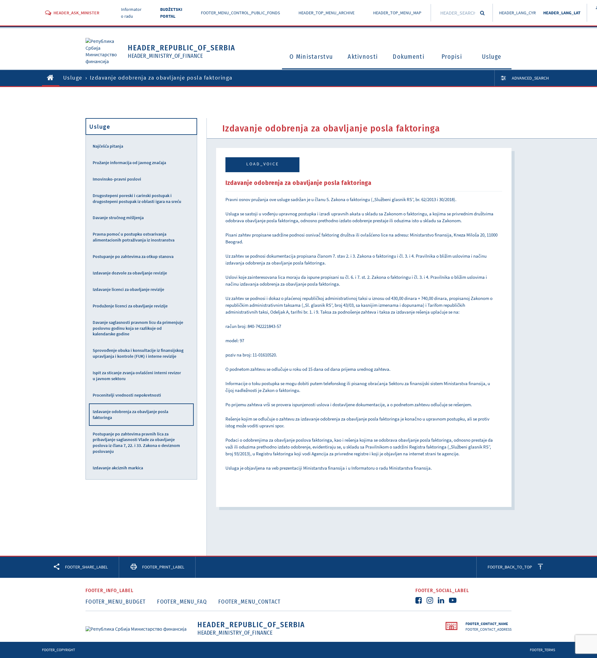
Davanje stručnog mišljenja (118, 217)
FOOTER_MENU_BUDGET (116, 601)
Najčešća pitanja (108, 146)
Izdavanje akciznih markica (118, 468)
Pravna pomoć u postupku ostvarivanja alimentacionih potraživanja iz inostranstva (133, 237)
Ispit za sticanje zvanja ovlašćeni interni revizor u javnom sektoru (137, 375)
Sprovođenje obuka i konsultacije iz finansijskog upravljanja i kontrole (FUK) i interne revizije (138, 353)
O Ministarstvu (311, 56)
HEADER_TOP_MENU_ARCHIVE (326, 13)
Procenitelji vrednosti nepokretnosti (127, 395)
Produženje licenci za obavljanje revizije (130, 306)
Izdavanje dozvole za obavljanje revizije (130, 273)
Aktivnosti (363, 56)
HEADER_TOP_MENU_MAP (397, 13)
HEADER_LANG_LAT (562, 13)
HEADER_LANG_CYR (517, 13)
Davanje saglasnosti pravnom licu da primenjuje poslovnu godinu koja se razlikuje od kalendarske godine (138, 328)
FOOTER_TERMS (542, 649)
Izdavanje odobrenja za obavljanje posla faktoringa (130, 414)
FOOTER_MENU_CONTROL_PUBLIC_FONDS (240, 13)
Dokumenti (408, 56)
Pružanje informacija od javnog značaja (129, 162)
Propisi (452, 56)
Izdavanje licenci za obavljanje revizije (128, 289)
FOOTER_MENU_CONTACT (249, 601)
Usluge (492, 56)
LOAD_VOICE (262, 164)
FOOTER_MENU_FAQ (182, 601)
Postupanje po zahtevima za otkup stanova (133, 256)
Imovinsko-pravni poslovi (117, 179)
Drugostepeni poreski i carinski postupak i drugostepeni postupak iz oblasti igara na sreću (137, 198)
